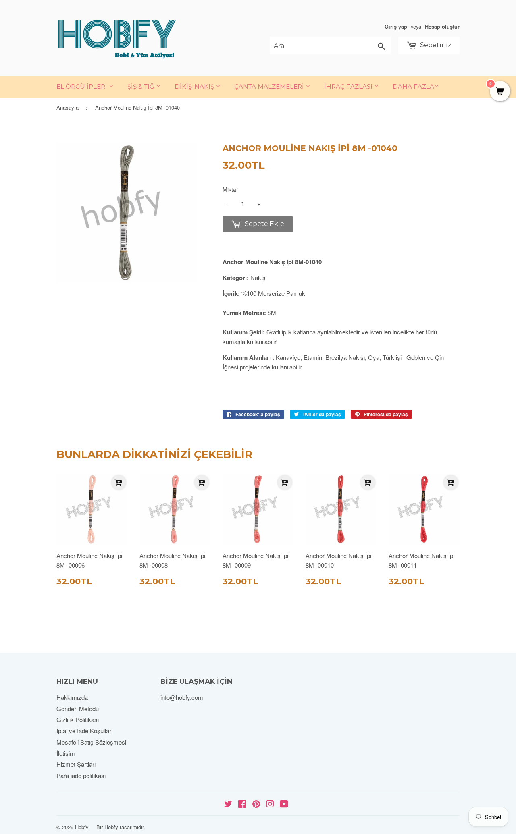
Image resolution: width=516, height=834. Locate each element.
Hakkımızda (72, 697)
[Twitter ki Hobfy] (228, 804)
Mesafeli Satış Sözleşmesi (91, 742)
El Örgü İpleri (82, 86)
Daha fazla (413, 86)
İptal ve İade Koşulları (84, 730)
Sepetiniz (435, 45)
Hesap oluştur (442, 26)
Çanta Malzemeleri (270, 86)
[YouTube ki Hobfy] (284, 804)
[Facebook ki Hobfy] (242, 804)
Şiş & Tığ (141, 86)
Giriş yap (396, 26)
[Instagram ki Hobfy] (270, 804)
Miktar (230, 189)
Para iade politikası (81, 775)
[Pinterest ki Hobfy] (256, 804)
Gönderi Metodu (77, 708)
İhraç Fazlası (349, 86)
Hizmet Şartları (76, 764)
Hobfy (82, 827)
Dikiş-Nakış (195, 86)
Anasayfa (67, 107)
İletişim (65, 753)
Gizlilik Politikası (77, 719)
